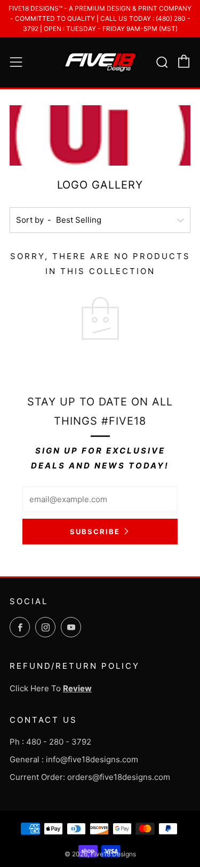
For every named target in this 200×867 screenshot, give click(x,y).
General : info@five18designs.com (74, 759)
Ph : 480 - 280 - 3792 (50, 742)
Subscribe (95, 531)
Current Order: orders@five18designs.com (90, 777)
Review (77, 688)
